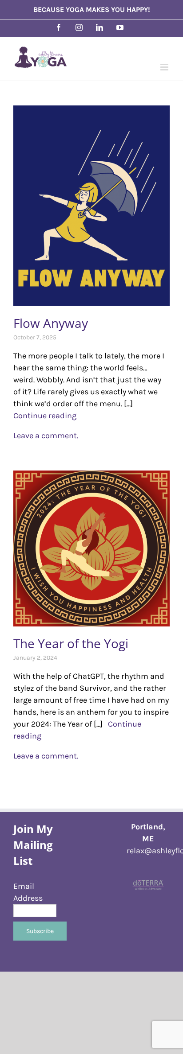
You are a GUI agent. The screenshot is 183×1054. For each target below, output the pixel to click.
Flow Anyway (50, 323)
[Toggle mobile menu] (165, 67)
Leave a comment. (45, 435)
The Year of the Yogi (70, 643)
